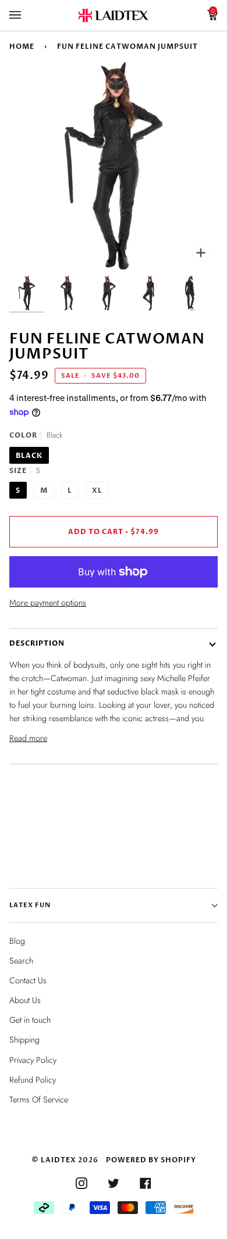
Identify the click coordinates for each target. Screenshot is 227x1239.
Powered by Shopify (151, 1160)
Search (21, 960)
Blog (17, 941)
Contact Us (28, 980)
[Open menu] (26, 15)
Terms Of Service (38, 1099)
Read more (28, 738)
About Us (25, 1000)
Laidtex (58, 1160)
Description (37, 643)
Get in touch (30, 1020)
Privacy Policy (32, 1060)
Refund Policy (32, 1080)
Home (21, 46)
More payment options (47, 602)
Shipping (24, 1039)
